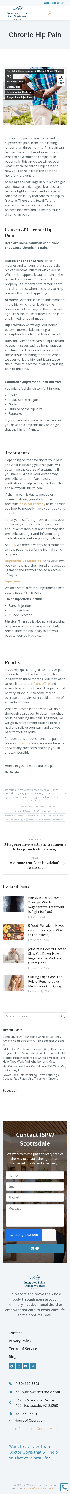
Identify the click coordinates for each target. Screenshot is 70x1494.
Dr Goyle (40, 806)
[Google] (19, 1366)
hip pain (52, 806)
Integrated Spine (22, 811)
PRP (43, 815)
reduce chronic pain (15, 820)
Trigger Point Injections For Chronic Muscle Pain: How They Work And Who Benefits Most (34, 1059)
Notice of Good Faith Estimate (41, 1488)
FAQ (9, 76)
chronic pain (27, 806)
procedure (33, 815)
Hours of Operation (30, 1420)
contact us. (23, 743)
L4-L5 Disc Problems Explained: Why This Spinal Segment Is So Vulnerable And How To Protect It (34, 1051)
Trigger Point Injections (19, 97)
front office (41, 683)
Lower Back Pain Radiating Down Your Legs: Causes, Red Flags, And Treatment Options (31, 1076)
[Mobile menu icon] (59, 12)
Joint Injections (15, 81)
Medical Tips (13, 87)
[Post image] (13, 904)
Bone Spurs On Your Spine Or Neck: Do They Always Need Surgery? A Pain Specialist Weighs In (33, 1040)
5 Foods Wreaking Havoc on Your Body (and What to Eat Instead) (46, 930)
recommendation (57, 815)
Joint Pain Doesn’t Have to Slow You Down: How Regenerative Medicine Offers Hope (47, 956)
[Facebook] (12, 1366)
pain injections (49, 811)
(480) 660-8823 (53, 3)
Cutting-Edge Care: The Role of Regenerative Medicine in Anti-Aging (45, 981)
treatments (58, 820)
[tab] (33, 1420)
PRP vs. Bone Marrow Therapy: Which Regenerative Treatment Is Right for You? (46, 905)
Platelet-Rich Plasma (15, 815)
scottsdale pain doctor (39, 820)
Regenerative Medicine (19, 92)
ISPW (12, 545)
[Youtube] (26, 1366)
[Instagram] (33, 1366)
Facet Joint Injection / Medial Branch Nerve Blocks (34, 71)
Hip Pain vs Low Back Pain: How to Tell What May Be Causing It (34, 1068)
